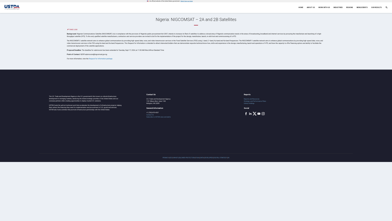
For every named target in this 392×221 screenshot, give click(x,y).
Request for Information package (100, 59)
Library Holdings (249, 103)
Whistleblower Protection (184, 158)
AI (228, 158)
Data (202, 158)
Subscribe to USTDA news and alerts (158, 117)
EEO (171, 158)
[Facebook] (246, 114)
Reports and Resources (251, 99)
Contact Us (150, 115)
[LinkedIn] (250, 114)
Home (300, 7)
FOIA (197, 158)
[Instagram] (263, 114)
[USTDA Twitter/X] (254, 114)
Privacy (166, 158)
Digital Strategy (220, 158)
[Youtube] (259, 114)
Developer (209, 158)
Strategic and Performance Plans (255, 101)
